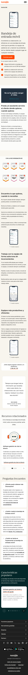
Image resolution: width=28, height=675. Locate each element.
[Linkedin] (18, 643)
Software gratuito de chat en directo (14, 462)
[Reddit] (22, 643)
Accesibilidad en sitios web (14, 668)
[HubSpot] (5, 2)
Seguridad (20, 665)
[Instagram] (7, 643)
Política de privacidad (10, 665)
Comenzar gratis (8, 57)
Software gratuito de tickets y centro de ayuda (12, 591)
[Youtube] (11, 643)
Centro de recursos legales (14, 662)
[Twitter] (15, 643)
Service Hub (4, 7)
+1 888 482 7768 (14, 368)
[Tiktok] (26, 643)
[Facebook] (3, 643)
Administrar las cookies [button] (14, 671)
